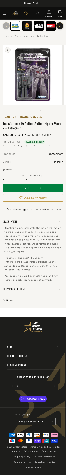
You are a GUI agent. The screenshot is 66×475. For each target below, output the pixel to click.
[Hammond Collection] (27, 26)
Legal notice (34, 467)
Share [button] (10, 300)
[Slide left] (6, 25)
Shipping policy (22, 456)
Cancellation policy (45, 462)
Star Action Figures (25, 447)
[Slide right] (59, 25)
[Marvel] (51, 26)
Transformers (23, 36)
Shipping (22, 146)
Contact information (44, 456)
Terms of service (23, 462)
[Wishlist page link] (26, 13)
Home (6, 36)
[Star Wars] (39, 26)
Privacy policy (31, 451)
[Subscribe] (54, 386)
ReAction (42, 36)
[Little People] (15, 26)
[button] (4, 13)
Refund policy (49, 451)
